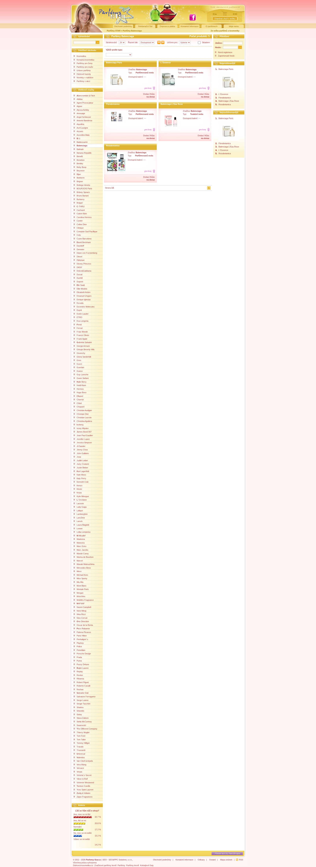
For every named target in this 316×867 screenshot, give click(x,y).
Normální (78, 827)
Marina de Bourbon (85, 557)
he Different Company (87, 729)
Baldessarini (82, 142)
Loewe (79, 528)
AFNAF (81, 603)
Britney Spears (83, 192)
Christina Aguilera (84, 421)
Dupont (80, 282)
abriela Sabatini (84, 342)
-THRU (80, 206)
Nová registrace (225, 52)
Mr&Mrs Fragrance (85, 600)
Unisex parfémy (84, 70)
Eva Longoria (82, 321)
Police (79, 646)
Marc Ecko (81, 546)
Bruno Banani (83, 196)
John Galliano (83, 453)
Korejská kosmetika (85, 60)
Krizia (79, 493)
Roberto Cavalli (83, 686)
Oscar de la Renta (85, 625)
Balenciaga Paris (114, 62)
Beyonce (80, 171)
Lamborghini (82, 514)
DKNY (79, 267)
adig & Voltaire (83, 793)
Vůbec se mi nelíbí (82, 839)
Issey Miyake (83, 428)
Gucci (79, 364)
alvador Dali (82, 693)
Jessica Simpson (84, 442)
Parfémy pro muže (85, 67)
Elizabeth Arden (83, 292)
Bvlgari (80, 203)
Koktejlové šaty (147, 865)
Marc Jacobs (82, 550)
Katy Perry (81, 478)
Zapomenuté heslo (226, 56)
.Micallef (81, 536)
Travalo (80, 747)
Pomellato (81, 650)
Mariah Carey (83, 553)
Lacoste (80, 503)
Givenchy (81, 353)
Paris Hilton (82, 636)
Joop (79, 457)
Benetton (80, 160)
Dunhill (79, 278)
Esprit (79, 310)
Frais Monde (82, 332)
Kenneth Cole (83, 482)
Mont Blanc (81, 586)
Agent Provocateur (85, 103)
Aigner (79, 106)
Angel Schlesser (84, 117)
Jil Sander (81, 446)
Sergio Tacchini (83, 704)
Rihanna (80, 679)
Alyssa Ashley (83, 110)
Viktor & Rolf (82, 779)
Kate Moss (81, 475)
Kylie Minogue (83, 496)
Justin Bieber (82, 468)
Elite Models (82, 289)
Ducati (79, 274)
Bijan (79, 174)
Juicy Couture (83, 464)
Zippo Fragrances (85, 797)
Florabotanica (112, 104)
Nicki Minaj (81, 611)
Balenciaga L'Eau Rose (172, 104)
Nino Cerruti (82, 618)
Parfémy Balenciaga (132, 31)
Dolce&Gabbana (84, 271)
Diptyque (80, 260)
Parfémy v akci (83, 81)
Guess (80, 371)
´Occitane (82, 500)
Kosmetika (81, 56)
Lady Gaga (81, 507)
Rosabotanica (112, 145)
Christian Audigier (84, 410)
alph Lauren (83, 668)
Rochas (80, 689)
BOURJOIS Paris (84, 188)
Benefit (80, 156)
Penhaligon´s (82, 639)
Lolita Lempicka (83, 532)
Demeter (80, 249)
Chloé (79, 403)
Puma (79, 661)
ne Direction (83, 621)
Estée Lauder (83, 314)
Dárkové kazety (84, 74)
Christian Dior (83, 414)
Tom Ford (81, 736)
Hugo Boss (81, 392)
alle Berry (81, 382)
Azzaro (80, 131)
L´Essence (166, 62)
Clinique (80, 228)
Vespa (79, 772)
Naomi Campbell (84, 607)
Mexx (79, 571)
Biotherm (80, 178)
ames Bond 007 (84, 432)
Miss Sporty (82, 578)
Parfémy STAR (114, 31)
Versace (80, 768)
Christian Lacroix (84, 417)
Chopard (80, 407)
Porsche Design (84, 653)
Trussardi (81, 750)
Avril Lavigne (82, 128)
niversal (81, 754)
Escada (80, 303)
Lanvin (79, 521)
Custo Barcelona (84, 239)
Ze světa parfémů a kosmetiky (225, 31)
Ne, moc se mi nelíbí (83, 833)
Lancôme (81, 518)
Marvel (80, 561)
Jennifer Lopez (83, 439)
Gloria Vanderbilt (84, 357)
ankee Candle (83, 786)
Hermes (80, 389)
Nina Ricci (81, 614)
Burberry (80, 199)
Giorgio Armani (83, 346)
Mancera (80, 543)
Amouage (81, 113)
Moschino (81, 596)
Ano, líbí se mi (80, 820)
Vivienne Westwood (85, 782)
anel (80, 396)
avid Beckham (84, 242)
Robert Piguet (83, 682)
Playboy (80, 643)
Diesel (79, 256)
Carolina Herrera (84, 217)
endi (79, 325)
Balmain (80, 149)
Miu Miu (80, 582)
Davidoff (80, 246)
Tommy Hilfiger (83, 743)
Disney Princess (84, 264)
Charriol (80, 399)
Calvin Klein (82, 213)
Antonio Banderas (84, 120)
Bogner (80, 181)
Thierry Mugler (83, 732)
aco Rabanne (83, 628)
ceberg (80, 425)
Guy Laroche (82, 374)
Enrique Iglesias (84, 299)
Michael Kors (82, 575)
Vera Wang (81, 764)
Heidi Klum (81, 385)
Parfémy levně (132, 865)
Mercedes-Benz (84, 568)
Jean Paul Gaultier (85, 435)
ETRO (79, 317)
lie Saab (81, 285)
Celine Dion (82, 224)
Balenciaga (82, 145)
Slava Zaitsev (83, 718)
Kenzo (79, 485)
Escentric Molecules (86, 307)
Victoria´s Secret (84, 775)
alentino (81, 757)
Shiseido (80, 711)
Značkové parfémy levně (105, 865)
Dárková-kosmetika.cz (83, 865)
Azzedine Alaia (83, 135)
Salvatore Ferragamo (86, 696)
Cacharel (81, 210)
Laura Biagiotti (83, 525)
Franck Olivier (83, 335)
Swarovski (81, 725)
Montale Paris (83, 589)
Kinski (79, 489)
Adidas (80, 99)
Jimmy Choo (82, 450)
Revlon (80, 675)
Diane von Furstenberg (87, 253)
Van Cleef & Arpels (85, 761)
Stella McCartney (84, 722)
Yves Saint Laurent (85, 790)
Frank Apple (82, 339)
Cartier (80, 221)
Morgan (80, 593)
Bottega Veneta (83, 185)
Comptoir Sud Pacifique (87, 231)
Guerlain (80, 367)
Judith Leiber (82, 460)
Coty (79, 235)
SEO (105, 860)
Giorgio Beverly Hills (86, 349)
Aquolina (80, 124)
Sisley (79, 714)
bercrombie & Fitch (86, 96)
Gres (79, 360)
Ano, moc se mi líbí (82, 814)
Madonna (81, 539)
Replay (80, 671)
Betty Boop (81, 167)
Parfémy (121, 865)
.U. (79, 138)
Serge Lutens (83, 700)
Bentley (80, 163)
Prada (79, 657)
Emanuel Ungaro (84, 296)
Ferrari (80, 328)
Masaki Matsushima (85, 564)
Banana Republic (84, 153)
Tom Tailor (81, 739)
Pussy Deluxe (83, 664)
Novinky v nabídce (85, 77)
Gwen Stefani (83, 378)
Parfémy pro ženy (85, 63)
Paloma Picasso (84, 632)
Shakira (80, 707)
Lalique (80, 510)
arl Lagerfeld (83, 471)
